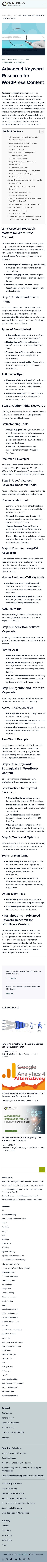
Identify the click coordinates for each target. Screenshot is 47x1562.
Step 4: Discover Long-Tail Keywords (24, 171)
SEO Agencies (7, 62)
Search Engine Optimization (14, 1453)
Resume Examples (9, 1354)
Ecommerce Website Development (16, 1268)
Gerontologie (7, 1284)
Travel (4, 1545)
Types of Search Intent (20, 146)
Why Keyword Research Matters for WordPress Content (24, 138)
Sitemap (5, 1438)
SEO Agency (20, 62)
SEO (28, 60)
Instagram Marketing (10, 1317)
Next (8, 993)
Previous (13, 978)
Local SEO (5, 1326)
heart (4, 1305)
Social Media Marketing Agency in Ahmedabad (22, 1475)
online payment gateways (12, 1342)
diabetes (5, 1247)
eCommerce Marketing (11, 1264)
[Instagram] (7, 1559)
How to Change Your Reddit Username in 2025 (20, 1196)
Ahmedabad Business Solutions (14, 1219)
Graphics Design (9, 1458)
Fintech (5, 1525)
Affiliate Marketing (9, 1214)
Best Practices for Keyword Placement (26, 204)
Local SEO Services (16, 60)
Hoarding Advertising (10, 1309)
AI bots (4, 1223)
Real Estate (7, 1540)
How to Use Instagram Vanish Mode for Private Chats (23, 1181)
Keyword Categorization (21, 192)
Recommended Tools (20, 167)
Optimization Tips (18, 213)
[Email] (24, 1559)
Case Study (6, 1243)
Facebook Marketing (10, 1276)
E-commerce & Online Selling (13, 1260)
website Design (8, 1391)
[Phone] (20, 1559)
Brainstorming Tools (19, 156)
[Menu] (43, 4)
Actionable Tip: (17, 177)
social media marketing (12, 1508)
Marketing (34, 1148)
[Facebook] (3, 1559)
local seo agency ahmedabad (15, 1513)
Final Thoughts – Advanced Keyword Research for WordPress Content (25, 218)
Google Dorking (8, 1293)
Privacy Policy (8, 1427)
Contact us (7, 1413)
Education (6, 1530)
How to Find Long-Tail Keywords (24, 174)
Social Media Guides (10, 1379)
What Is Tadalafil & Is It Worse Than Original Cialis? (22, 1200)
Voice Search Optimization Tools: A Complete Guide (22, 1185)
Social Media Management (12, 1383)
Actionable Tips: (18, 149)
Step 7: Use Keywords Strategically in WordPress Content (25, 199)
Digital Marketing (9, 1054)
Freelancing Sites (8, 1280)
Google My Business (9, 1297)
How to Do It (16, 183)
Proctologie (6, 1350)
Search (42, 1169)
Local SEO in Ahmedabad (12, 1330)
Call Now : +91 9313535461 (13, 1432)
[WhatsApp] (29, 1559)
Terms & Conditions (10, 1422)
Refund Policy (8, 1418)
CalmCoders (23, 1554)
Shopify (5, 1057)
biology (4, 1231)
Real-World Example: (19, 159)
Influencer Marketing (10, 1313)
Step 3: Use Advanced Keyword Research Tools (22, 163)
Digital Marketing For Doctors (13, 1256)
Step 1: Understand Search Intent (23, 143)
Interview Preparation (10, 1321)
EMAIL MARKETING (8, 1272)
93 (3, 1210)
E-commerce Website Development (18, 1503)
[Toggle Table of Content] (40, 132)
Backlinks (5, 1227)
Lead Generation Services (13, 1493)
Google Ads (6, 1289)
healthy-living (7, 1301)
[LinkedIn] (16, 1559)
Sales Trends (24, 1054)
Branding (5, 1148)
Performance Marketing (11, 1346)
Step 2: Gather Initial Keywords (22, 152)
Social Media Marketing (11, 1387)
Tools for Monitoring (19, 210)
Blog (4, 60)
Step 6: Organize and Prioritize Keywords (22, 187)
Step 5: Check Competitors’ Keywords (25, 180)
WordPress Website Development (17, 1463)
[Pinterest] (11, 1559)
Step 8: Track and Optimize (20, 207)
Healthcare (7, 1535)
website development (10, 1396)
